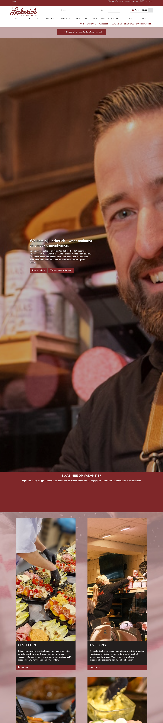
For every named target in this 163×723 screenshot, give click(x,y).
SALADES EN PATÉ (113, 19)
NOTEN (129, 19)
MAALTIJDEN (33, 19)
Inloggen (114, 10)
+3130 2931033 (145, 1)
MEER (144, 19)
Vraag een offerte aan (60, 270)
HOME (81, 24)
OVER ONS (91, 24)
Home (14, 1)
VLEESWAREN (65, 19)
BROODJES (49, 19)
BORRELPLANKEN (144, 24)
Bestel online (38, 270)
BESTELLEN (103, 24)
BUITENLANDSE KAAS (97, 19)
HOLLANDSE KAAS (81, 19)
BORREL (18, 19)
